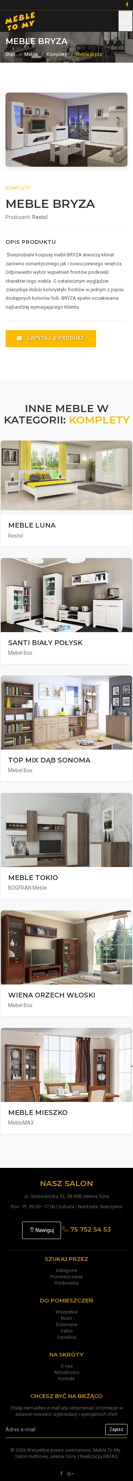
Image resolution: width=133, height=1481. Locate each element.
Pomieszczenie (66, 1276)
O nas (67, 1366)
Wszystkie (66, 1312)
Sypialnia (66, 1337)
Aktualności (66, 1372)
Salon (67, 1331)
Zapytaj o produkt (55, 338)
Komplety (57, 54)
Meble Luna (31, 525)
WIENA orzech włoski (51, 995)
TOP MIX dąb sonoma (49, 760)
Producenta (66, 1283)
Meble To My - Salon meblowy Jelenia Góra (69, 1453)
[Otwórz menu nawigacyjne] (125, 21)
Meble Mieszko (38, 1113)
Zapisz (116, 1429)
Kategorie (66, 1270)
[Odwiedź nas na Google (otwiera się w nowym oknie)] (70, 1474)
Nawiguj (44, 1230)
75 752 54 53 (89, 1229)
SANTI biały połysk (45, 643)
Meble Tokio (33, 878)
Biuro (66, 1318)
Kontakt (66, 1378)
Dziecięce (66, 1324)
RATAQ (110, 1456)
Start (11, 54)
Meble (31, 54)
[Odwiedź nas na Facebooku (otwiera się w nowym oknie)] (61, 1474)
